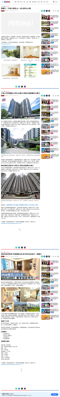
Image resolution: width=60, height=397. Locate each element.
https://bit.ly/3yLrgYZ (6, 44)
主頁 (2, 6)
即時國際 (52, 66)
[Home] (7, 1)
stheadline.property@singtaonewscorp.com (11, 223)
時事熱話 (52, 36)
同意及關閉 (54, 394)
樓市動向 (7, 6)
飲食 (51, 157)
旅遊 (51, 54)
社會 (51, 30)
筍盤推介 (7, 252)
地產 (4, 6)
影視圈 (52, 18)
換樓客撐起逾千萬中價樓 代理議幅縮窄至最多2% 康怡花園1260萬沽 (22, 205)
